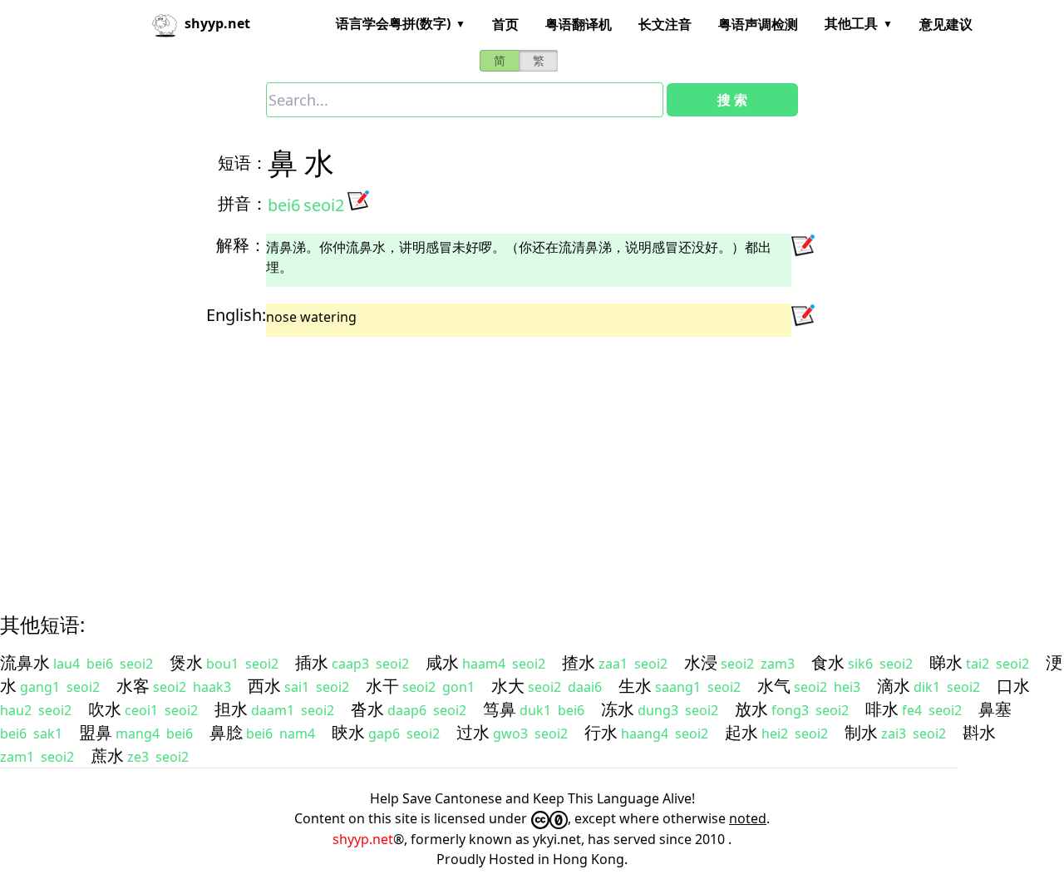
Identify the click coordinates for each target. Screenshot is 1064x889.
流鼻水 (25, 662)
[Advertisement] (502, 459)
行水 (601, 732)
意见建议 (946, 24)
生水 (635, 685)
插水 (311, 662)
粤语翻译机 (578, 24)
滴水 (893, 685)
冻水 (617, 709)
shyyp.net (362, 839)
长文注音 (665, 24)
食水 (828, 662)
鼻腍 (226, 732)
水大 (508, 685)
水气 (774, 685)
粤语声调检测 (758, 24)
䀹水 (348, 732)
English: (236, 315)
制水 (861, 732)
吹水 (104, 709)
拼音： (243, 203)
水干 (382, 685)
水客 (133, 685)
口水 (1013, 685)
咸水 (442, 662)
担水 (231, 709)
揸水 (578, 662)
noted (747, 818)
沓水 (367, 709)
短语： (243, 162)
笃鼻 (499, 709)
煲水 (186, 662)
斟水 (979, 732)
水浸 (700, 662)
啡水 (882, 709)
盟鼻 (95, 732)
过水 (473, 732)
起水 (741, 732)
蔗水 (107, 755)
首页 (505, 24)
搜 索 (732, 100)
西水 (264, 685)
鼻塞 (995, 709)
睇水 (946, 662)
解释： (241, 245)
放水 (751, 709)
